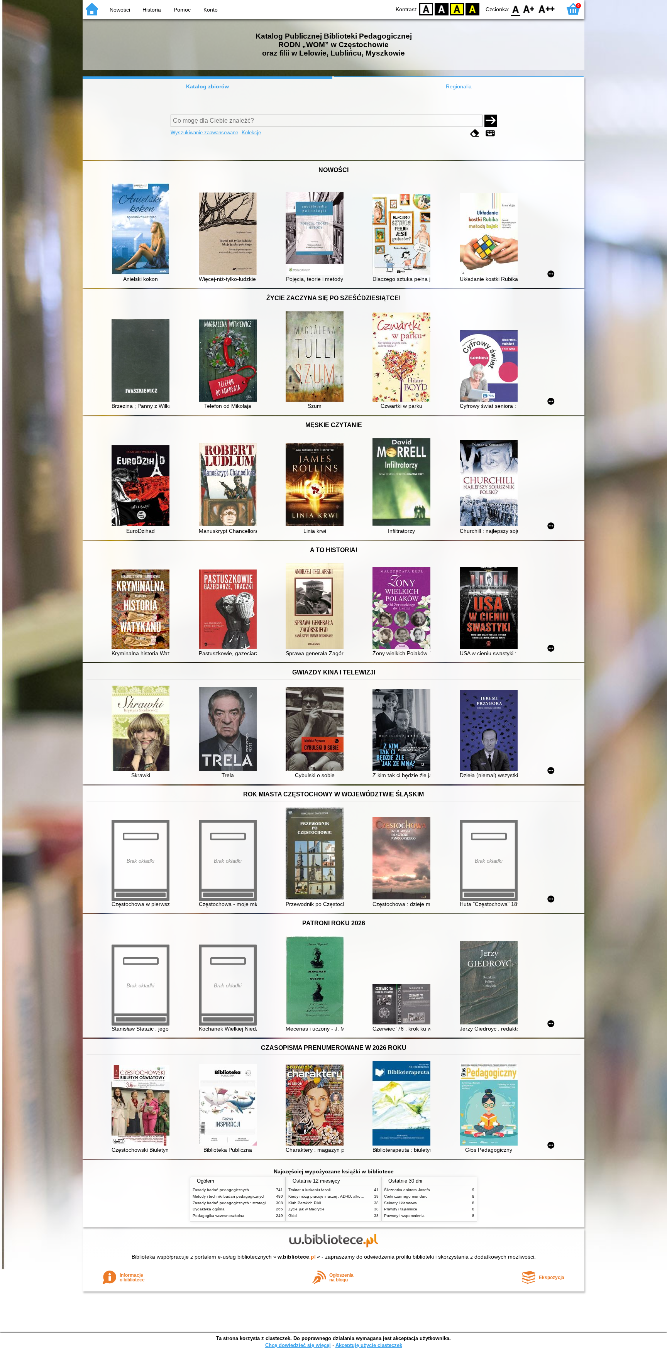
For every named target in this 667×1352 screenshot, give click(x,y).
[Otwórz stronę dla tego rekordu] (142, 229)
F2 (546, 8)
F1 (529, 8)
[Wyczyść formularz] (475, 133)
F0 (516, 8)
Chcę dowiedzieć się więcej (298, 1345)
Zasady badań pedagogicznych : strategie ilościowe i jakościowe (250, 1203)
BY (472, 8)
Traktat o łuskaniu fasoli (309, 1190)
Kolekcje (251, 132)
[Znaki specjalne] (490, 133)
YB (457, 8)
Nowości (120, 10)
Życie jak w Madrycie (306, 1209)
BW (442, 8)
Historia (151, 10)
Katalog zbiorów (207, 86)
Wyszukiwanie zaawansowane (204, 132)
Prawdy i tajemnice (400, 1209)
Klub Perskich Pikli (304, 1203)
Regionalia (459, 86)
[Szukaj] (490, 121)
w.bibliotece (297, 1257)
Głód (292, 1215)
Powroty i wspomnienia (404, 1215)
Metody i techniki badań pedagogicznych (229, 1196)
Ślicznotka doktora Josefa (407, 1190)
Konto (210, 10)
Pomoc (182, 10)
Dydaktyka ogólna (209, 1209)
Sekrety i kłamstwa (400, 1203)
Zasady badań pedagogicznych (221, 1190)
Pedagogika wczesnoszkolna (218, 1215)
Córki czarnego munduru (406, 1196)
